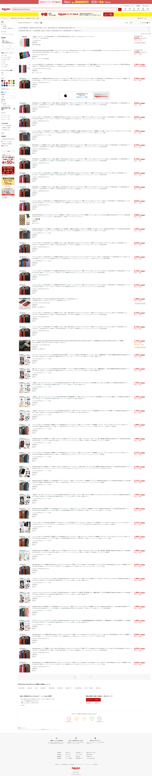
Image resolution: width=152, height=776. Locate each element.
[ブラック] (2, 81)
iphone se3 (60, 688)
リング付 (3, 61)
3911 (35, 86)
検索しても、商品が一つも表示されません (30, 702)
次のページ (91, 677)
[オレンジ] (9, 83)
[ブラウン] (9, 81)
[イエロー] (11, 83)
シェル (2, 74)
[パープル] (7, 85)
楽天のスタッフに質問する (93, 699)
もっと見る (22, 705)
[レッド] (7, 83)
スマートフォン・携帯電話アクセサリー (42, 729)
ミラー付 (3, 63)
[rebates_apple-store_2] (84, 95)
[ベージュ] (11, 81)
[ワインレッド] (4, 83)
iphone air (98, 688)
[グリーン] (14, 83)
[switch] (14, 108)
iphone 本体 (21, 688)
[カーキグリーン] (14, 81)
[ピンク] (2, 83)
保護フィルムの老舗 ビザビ (39, 307)
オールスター (36, 223)
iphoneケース (69, 688)
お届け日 (3, 99)
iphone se (30, 688)
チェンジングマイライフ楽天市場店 (41, 58)
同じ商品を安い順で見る (140, 42)
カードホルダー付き (5, 59)
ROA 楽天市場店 (37, 44)
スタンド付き (4, 55)
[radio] (1, 24)
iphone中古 (43, 688)
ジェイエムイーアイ (38, 72)
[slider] (1, 43)
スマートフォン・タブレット (24, 729)
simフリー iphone (89, 688)
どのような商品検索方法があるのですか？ (30, 700)
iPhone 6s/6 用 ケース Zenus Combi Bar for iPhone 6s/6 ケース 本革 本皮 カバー (55, 298)
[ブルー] (2, 85)
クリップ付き (4, 66)
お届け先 (3, 94)
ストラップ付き (4, 64)
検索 (9, 48)
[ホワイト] (7, 81)
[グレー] (4, 81)
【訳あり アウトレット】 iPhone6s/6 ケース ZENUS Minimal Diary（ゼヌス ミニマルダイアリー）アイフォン (63, 36)
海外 (6, 92)
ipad (36, 688)
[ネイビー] (4, 85)
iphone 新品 (51, 688)
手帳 (2, 72)
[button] (146, 6)
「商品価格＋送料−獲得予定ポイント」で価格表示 (28, 22)
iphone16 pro (78, 688)
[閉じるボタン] (148, 28)
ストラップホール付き (6, 57)
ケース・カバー (56, 729)
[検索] (120, 9)
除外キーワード (4, 145)
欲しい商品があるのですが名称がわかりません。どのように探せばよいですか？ (38, 699)
